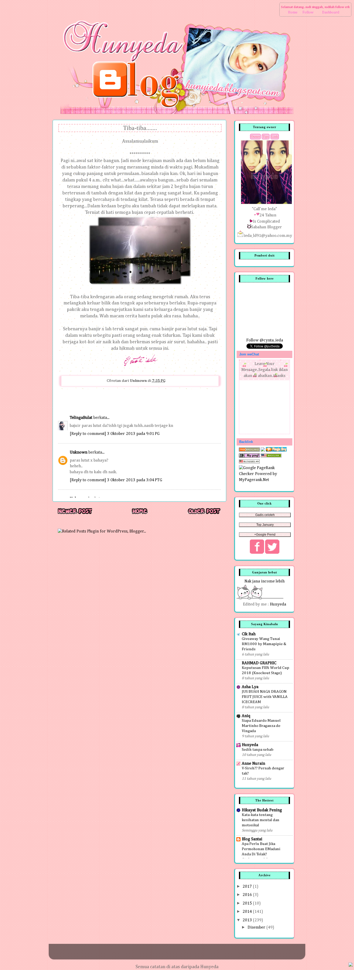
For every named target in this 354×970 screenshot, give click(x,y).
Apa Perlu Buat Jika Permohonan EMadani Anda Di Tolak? (261, 849)
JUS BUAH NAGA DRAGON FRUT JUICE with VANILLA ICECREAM (265, 697)
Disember (256, 927)
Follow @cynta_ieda (264, 340)
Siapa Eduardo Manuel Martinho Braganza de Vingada (261, 726)
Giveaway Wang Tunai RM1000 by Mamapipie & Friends (264, 644)
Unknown (78, 452)
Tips (266, 136)
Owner (255, 136)
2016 (248, 895)
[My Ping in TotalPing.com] (249, 456)
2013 (248, 920)
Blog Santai (252, 839)
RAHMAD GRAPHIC (259, 663)
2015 (248, 903)
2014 (248, 911)
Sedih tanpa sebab (257, 750)
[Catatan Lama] (204, 514)
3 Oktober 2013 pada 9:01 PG (133, 434)
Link (274, 136)
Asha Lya (250, 687)
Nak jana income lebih (264, 581)
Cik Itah (249, 634)
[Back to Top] (351, 965)
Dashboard (330, 12)
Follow (308, 12)
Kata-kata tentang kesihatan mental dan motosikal (260, 820)
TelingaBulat (81, 417)
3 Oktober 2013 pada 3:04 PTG (134, 480)
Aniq (246, 716)
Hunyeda (278, 604)
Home (293, 12)
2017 (248, 886)
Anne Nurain (253, 763)
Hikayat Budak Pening (262, 810)
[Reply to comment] (88, 434)
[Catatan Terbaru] (75, 514)
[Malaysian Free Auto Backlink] (271, 456)
